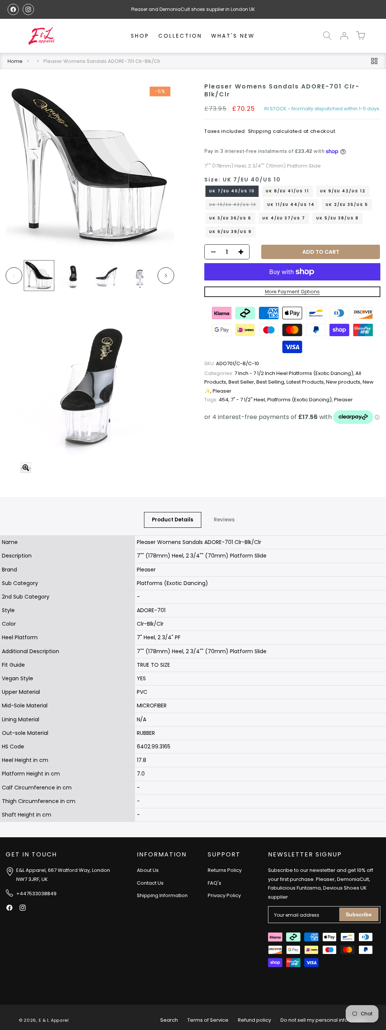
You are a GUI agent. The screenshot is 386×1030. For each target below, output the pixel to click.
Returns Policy (225, 870)
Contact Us (150, 883)
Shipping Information (162, 895)
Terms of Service (207, 1020)
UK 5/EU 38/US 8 (337, 218)
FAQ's (214, 883)
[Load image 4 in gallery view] (140, 275)
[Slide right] (166, 275)
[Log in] (343, 35)
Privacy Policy (224, 895)
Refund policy (254, 1020)
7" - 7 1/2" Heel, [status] (249, 399)
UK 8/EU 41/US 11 (287, 191)
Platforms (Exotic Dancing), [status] (300, 399)
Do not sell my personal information (323, 1020)
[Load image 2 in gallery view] (72, 275)
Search (169, 1020)
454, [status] (217, 399)
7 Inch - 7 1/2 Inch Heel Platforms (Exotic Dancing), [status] (279, 373)
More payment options (292, 291)
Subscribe (359, 914)
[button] (327, 35)
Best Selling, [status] (271, 381)
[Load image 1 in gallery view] (39, 275)
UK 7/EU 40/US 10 (232, 191)
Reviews (224, 519)
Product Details (172, 519)
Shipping (260, 131)
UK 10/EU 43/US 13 (234, 205)
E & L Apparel (54, 1020)
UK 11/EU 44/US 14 (291, 204)
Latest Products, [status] (306, 381)
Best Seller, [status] (242, 381)
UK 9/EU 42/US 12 (343, 191)
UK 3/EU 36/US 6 (230, 218)
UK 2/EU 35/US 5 (347, 204)
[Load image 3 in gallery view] (106, 275)
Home (15, 61)
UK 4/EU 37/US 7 (283, 218)
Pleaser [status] (222, 391)
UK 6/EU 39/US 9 (230, 232)
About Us (148, 870)
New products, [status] (344, 381)
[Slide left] (14, 275)
